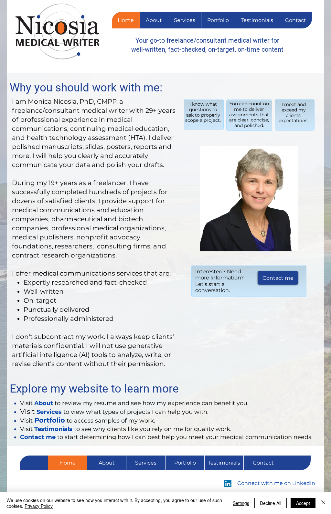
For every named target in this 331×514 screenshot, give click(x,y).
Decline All (270, 503)
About (43, 403)
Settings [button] (241, 503)
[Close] (323, 503)
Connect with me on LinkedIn (276, 483)
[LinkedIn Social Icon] (227, 483)
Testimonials (53, 429)
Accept (303, 503)
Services (49, 411)
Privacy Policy (39, 506)
